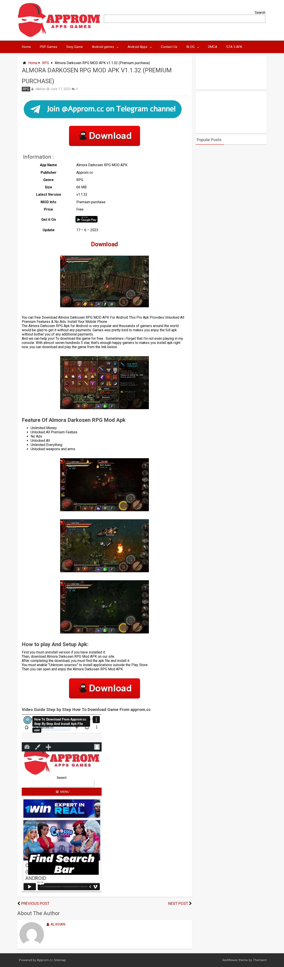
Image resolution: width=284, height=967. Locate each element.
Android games (103, 47)
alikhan (40, 89)
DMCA (212, 47)
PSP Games (48, 47)
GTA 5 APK (234, 47)
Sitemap (60, 960)
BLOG (190, 47)
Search (260, 12)
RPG (45, 63)
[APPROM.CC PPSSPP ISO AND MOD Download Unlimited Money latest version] (59, 36)
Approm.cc (45, 960)
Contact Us (169, 47)
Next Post (178, 903)
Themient (260, 960)
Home (26, 47)
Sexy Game (74, 47)
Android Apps (137, 47)
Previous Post (35, 903)
